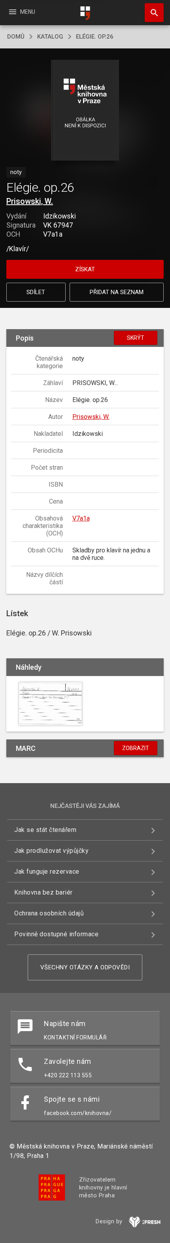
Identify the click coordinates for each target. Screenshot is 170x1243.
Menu (21, 12)
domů (16, 36)
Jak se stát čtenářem (45, 830)
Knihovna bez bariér (43, 892)
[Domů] (85, 13)
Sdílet (35, 292)
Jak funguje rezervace (46, 871)
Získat (85, 269)
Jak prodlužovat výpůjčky (51, 850)
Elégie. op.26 (94, 36)
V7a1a (81, 518)
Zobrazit (135, 748)
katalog (50, 36)
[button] (85, 111)
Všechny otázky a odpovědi (85, 967)
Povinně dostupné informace (56, 934)
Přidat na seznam (117, 292)
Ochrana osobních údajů (49, 913)
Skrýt (135, 338)
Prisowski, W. (29, 201)
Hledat (151, 12)
